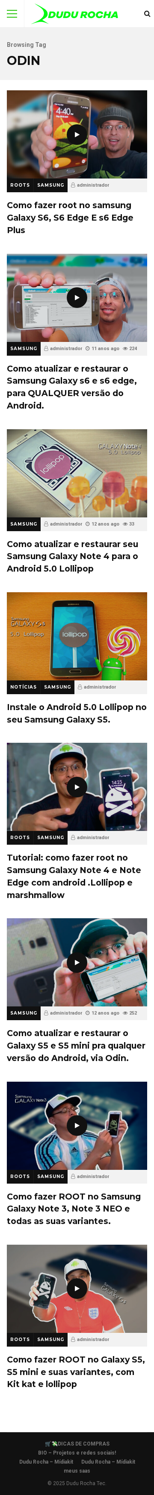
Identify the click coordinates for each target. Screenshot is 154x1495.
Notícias (23, 687)
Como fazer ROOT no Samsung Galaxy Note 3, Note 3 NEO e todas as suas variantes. (77, 1126)
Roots (20, 185)
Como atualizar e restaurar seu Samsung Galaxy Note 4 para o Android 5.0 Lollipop (77, 473)
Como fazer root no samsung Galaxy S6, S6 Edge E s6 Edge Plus (77, 134)
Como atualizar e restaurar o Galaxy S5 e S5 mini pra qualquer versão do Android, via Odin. (77, 962)
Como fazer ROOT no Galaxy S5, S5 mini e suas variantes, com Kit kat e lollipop (77, 1289)
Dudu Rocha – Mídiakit (46, 1462)
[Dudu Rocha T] (74, 15)
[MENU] (12, 14)
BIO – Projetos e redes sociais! (77, 1453)
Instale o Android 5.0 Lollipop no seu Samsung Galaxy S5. (77, 636)
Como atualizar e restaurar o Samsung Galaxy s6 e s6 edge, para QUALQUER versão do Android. (77, 298)
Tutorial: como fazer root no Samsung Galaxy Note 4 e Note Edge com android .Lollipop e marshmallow (77, 787)
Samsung (50, 185)
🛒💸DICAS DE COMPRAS (77, 1444)
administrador (93, 185)
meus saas (77, 1471)
